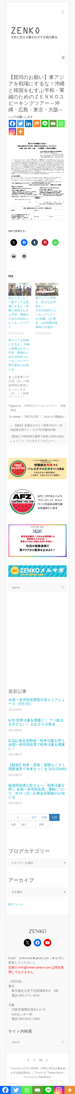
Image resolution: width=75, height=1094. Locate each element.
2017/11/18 (31, 416)
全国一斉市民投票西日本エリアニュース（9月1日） (36, 702)
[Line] (45, 123)
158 (44, 817)
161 (23, 824)
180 (41, 824)
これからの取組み (53, 416)
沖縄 (62, 406)
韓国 (13, 410)
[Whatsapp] (61, 123)
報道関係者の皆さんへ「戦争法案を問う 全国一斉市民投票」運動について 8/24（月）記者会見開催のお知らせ (37, 791)
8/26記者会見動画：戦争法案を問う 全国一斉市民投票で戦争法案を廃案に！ (37, 744)
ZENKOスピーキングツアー (40, 406)
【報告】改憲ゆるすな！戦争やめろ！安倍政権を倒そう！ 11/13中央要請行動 (36, 427)
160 (13, 824)
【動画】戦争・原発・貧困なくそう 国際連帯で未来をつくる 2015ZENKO (37, 767)
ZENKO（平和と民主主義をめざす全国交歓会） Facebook (28, 1061)
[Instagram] (12, 131)
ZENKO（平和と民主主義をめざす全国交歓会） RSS (47, 1061)
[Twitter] (20, 123)
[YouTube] (47, 942)
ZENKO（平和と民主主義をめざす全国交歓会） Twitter (34, 1061)
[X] (27, 942)
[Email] (53, 123)
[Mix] (36, 123)
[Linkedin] (28, 123)
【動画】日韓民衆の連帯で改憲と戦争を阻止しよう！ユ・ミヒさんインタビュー (37, 439)
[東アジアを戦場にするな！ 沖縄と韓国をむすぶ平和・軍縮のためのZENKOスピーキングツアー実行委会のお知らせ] (21, 368)
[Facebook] (12, 123)
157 (33, 817)
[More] (20, 131)
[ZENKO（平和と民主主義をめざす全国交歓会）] (35, 33)
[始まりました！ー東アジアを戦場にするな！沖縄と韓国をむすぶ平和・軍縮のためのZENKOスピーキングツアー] (19, 289)
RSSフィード (16, 904)
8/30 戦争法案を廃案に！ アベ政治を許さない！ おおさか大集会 (35, 722)
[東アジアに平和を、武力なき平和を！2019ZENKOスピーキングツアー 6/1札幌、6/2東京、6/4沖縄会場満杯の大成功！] (46, 289)
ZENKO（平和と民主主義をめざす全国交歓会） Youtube (41, 1061)
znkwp (16, 416)
